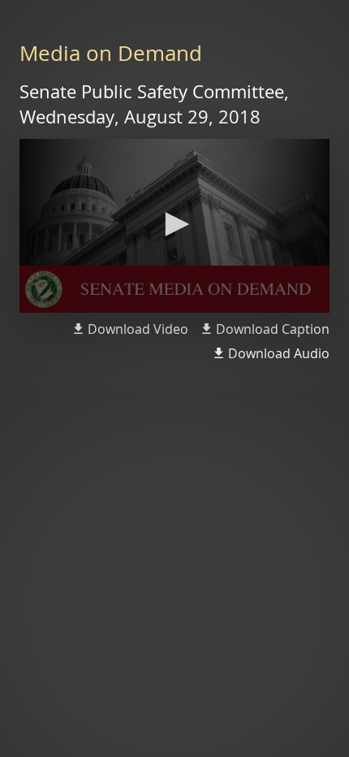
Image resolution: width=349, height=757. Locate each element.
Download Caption (273, 329)
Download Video (138, 329)
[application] (174, 226)
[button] (174, 224)
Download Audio (279, 353)
